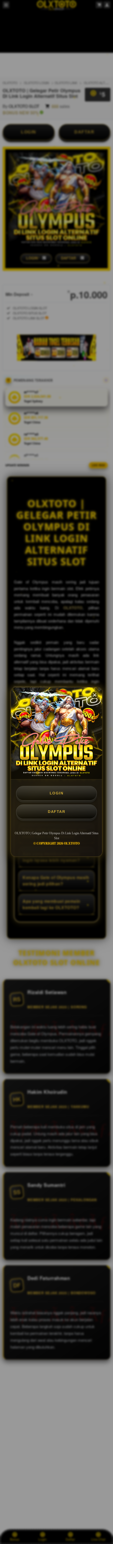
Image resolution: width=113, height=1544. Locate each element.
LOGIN (57, 793)
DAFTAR (56, 811)
